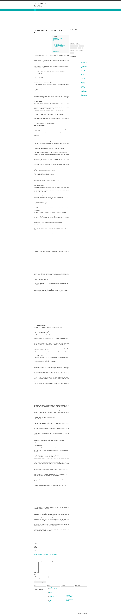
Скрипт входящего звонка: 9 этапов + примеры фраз (45, 554)
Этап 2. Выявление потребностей (59, 43)
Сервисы (51, 600)
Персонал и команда (40, 18)
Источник (35, 532)
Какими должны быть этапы (57, 38)
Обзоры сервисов (38, 25)
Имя (34, 574)
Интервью (39, 21)
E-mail (35, 576)
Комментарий (36, 572)
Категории (64, 10)
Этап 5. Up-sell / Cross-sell (59, 46)
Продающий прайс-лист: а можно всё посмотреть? (69, 587)
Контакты (37, 27)
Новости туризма (78, 588)
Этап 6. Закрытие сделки (58, 47)
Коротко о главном (55, 51)
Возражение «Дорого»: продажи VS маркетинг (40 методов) (83, 87)
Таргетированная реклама (41, 22)
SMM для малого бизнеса (68, 592)
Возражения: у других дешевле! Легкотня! (69, 596)
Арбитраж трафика (53, 588)
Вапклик (81, 50)
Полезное (37, 26)
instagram (72, 52)
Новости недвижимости (79, 587)
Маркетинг (39, 17)
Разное (38, 19)
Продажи (38, 14)
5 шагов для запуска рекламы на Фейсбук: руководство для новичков (69, 609)
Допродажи (81, 45)
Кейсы (36, 23)
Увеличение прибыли (74, 45)
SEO (38, 15)
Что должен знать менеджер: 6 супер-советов (44, 552)
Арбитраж (39, 11)
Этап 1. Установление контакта (59, 41)
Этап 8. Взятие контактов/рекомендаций (61, 50)
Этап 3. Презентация (58, 44)
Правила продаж (55, 39)
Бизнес (38, 13)
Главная (64, 9)
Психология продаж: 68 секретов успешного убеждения (83, 81)
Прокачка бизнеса (73, 48)
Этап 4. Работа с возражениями (59, 45)
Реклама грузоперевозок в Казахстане (68, 604)
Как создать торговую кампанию (69, 600)
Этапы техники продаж (56, 40)
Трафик (80, 48)
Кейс (76, 50)
